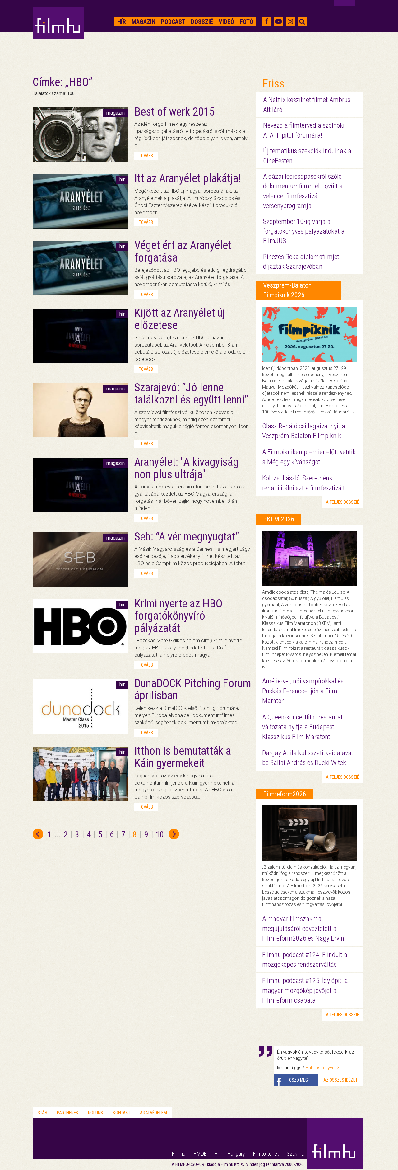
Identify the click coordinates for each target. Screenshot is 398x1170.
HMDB (200, 1153)
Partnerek (67, 1113)
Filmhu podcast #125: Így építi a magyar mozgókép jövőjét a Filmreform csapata (305, 990)
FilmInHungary (230, 1153)
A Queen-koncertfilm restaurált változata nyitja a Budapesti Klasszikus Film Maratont (303, 727)
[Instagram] (290, 21)
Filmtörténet (266, 1153)
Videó (226, 22)
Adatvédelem (153, 1113)
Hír (121, 22)
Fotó (246, 22)
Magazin (143, 22)
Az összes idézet (340, 1080)
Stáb (42, 1113)
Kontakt (121, 1113)
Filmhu (178, 1153)
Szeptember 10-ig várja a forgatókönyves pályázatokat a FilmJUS (304, 231)
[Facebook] (266, 21)
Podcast (173, 22)
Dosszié (202, 22)
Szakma (295, 1153)
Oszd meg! (299, 1080)
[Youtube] (278, 21)
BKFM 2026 (278, 519)
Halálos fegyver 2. (322, 1067)
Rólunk (95, 1113)
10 (160, 834)
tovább (146, 155)
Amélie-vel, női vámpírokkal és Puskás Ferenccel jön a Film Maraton (303, 691)
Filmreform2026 (284, 794)
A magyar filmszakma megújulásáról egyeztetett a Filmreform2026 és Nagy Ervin (303, 928)
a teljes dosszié (342, 502)
